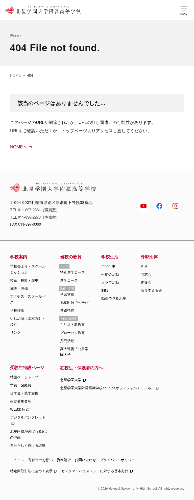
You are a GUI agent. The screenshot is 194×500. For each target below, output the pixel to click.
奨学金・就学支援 (24, 393)
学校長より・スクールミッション (27, 269)
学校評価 (17, 310)
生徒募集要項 (20, 401)
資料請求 (64, 460)
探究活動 (67, 341)
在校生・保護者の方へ (81, 367)
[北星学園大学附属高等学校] (43, 10)
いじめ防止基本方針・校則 (27, 322)
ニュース (17, 460)
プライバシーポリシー (117, 460)
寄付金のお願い (40, 460)
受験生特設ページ (27, 367)
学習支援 (67, 295)
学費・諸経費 (20, 385)
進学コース (69, 280)
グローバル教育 (72, 333)
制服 (104, 290)
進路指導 (67, 310)
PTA (144, 266)
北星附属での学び (74, 303)
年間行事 (108, 266)
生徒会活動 (110, 274)
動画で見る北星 (113, 298)
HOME (15, 75)
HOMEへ (18, 146)
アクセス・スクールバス (27, 299)
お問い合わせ (85, 460)
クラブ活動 (110, 282)
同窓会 (146, 274)
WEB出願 (17, 409)
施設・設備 (19, 288)
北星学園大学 (70, 380)
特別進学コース (72, 272)
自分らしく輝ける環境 (27, 445)
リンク (15, 332)
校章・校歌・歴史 (24, 280)
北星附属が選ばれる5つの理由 (28, 434)
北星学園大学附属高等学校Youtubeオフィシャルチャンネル (107, 388)
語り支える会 (151, 290)
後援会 (146, 282)
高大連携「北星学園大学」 (74, 352)
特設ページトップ (24, 377)
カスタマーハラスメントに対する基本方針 (94, 471)
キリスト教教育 (72, 325)
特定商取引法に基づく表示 (31, 471)
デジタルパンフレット (27, 417)
